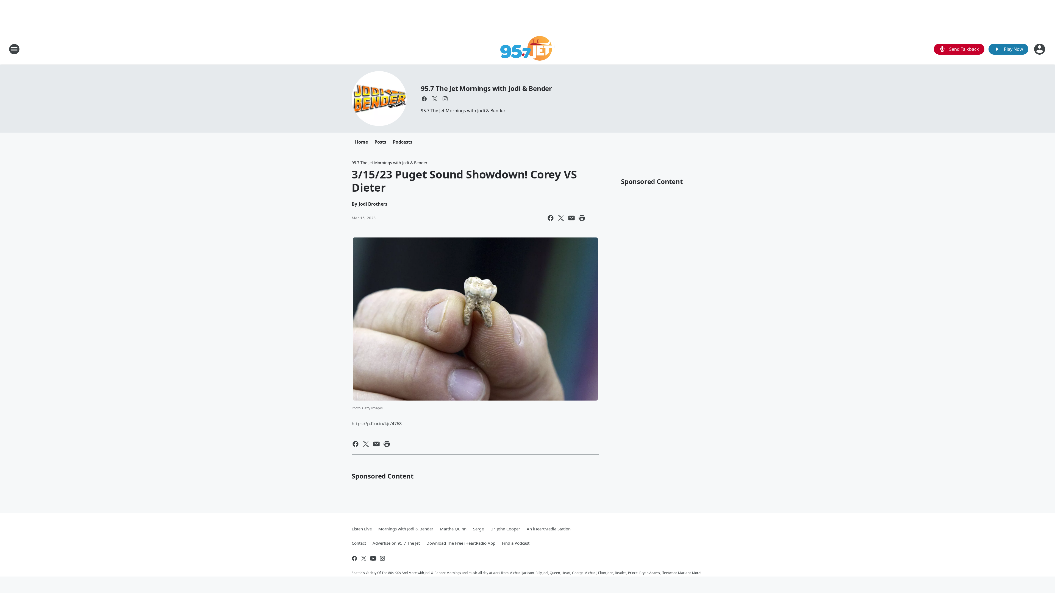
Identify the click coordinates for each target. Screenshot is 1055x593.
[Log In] (1040, 49)
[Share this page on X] (561, 218)
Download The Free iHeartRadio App (460, 543)
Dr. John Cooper (505, 529)
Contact (359, 543)
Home (361, 142)
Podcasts (402, 142)
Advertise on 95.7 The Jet (396, 543)
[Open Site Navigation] (14, 49)
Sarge (478, 529)
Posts (380, 142)
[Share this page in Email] (571, 218)
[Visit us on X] (434, 99)
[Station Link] (527, 49)
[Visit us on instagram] (445, 99)
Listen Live (362, 529)
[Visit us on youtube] (373, 558)
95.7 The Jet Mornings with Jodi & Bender (486, 88)
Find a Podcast (515, 543)
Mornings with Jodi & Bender (405, 529)
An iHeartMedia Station (549, 529)
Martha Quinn (453, 529)
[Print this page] (582, 218)
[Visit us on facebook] (424, 99)
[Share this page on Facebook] (550, 218)
